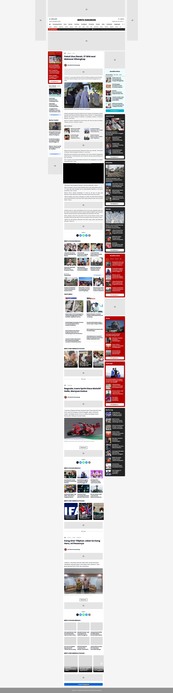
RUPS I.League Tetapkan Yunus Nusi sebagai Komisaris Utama (54, 77)
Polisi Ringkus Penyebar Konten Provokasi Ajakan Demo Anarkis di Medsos (74, 324)
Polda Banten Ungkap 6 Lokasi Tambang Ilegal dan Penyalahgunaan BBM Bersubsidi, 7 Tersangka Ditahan (118, 414)
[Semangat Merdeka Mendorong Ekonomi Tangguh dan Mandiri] (115, 124)
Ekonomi (96, 27)
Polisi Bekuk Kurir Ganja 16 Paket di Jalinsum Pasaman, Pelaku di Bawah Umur (95, 338)
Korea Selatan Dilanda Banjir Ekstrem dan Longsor (116, 352)
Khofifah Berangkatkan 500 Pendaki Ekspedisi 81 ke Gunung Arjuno (118, 244)
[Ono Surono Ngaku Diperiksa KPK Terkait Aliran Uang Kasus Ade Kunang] (70, 641)
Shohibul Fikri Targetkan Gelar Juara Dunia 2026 (96, 481)
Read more (83, 447)
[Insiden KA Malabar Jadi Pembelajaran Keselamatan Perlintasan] (71, 281)
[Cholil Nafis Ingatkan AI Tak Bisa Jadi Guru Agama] (71, 359)
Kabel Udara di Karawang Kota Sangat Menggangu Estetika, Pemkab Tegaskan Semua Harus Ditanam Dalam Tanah (74, 315)
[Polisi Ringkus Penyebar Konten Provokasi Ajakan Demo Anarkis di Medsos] (108, 86)
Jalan (103, 24)
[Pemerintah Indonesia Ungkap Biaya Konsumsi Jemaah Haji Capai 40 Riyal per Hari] (83, 247)
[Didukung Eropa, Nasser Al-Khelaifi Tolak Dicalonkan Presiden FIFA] (71, 511)
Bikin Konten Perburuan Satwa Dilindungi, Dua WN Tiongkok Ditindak (117, 420)
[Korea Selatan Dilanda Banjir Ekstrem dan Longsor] (108, 353)
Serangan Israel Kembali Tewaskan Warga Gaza (113, 335)
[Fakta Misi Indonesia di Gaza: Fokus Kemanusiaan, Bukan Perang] (71, 663)
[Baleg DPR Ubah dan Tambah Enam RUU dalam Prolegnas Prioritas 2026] (55, 126)
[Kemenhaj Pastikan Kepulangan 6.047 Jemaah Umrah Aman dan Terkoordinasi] (86, 130)
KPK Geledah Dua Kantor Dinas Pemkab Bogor (95, 330)
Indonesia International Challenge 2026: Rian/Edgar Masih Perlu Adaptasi (54, 105)
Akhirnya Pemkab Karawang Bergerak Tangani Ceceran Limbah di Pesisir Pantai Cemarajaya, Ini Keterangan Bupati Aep (118, 105)
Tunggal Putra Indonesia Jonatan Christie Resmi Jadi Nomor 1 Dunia (54, 110)
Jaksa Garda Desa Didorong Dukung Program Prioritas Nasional (92, 29)
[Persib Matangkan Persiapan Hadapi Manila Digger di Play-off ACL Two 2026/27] (83, 474)
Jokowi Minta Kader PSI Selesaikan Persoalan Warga (96, 648)
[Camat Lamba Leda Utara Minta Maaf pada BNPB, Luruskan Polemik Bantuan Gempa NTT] (108, 99)
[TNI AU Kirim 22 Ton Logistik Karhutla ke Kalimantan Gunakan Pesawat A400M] (108, 198)
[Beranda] (65, 53)
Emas (116, 27)
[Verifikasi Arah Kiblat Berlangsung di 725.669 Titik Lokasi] (85, 359)
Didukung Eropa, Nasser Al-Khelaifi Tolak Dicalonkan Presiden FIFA (70, 517)
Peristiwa (76, 24)
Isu (120, 27)
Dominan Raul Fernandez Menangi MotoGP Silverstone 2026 (83, 496)
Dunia (66, 27)
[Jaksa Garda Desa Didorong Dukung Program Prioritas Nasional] (108, 232)
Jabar (50, 27)
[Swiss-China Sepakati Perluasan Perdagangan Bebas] (108, 346)
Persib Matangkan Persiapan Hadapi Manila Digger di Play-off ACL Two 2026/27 (54, 140)
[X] (77, 235)
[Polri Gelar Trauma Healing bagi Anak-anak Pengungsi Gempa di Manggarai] (85, 281)
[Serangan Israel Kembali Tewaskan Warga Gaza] (115, 326)
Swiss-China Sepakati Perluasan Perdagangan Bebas (118, 346)
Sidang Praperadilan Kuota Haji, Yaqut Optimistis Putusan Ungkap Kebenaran (75, 130)
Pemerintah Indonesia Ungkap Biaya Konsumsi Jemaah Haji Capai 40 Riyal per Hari (83, 254)
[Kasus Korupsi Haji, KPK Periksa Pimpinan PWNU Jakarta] (70, 262)
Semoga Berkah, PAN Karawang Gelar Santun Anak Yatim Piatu (70, 634)
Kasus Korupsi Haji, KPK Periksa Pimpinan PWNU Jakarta (69, 269)
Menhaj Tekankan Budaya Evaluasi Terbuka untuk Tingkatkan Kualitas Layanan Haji (96, 137)
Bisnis (101, 27)
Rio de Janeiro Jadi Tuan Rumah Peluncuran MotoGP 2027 (96, 496)
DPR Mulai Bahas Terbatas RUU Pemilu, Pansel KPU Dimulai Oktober (82, 648)
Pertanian (91, 24)
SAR (83, 27)
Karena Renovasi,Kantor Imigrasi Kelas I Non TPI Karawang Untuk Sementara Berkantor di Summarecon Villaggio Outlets (73, 332)
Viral (87, 27)
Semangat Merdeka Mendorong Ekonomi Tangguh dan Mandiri (114, 133)
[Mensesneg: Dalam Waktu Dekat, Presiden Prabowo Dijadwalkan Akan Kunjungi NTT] (100, 281)
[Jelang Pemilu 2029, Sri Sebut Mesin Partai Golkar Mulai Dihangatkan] (97, 626)
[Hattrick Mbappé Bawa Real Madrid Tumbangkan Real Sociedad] (55, 59)
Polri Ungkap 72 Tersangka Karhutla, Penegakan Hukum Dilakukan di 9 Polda (118, 472)
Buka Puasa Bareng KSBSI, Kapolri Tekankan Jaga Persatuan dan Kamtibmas (100, 364)
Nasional (61, 27)
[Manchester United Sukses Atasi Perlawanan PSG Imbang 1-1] (85, 511)
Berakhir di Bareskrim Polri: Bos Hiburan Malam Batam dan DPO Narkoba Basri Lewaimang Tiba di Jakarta (117, 446)
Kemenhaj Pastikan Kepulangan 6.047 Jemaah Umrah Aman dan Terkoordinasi (96, 130)
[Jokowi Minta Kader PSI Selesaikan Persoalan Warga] (97, 641)
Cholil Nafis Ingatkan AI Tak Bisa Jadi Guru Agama (69, 364)
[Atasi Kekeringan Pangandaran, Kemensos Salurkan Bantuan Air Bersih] (108, 152)
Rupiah (111, 27)
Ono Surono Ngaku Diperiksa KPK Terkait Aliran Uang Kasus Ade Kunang (70, 648)
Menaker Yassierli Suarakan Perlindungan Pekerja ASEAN (117, 339)
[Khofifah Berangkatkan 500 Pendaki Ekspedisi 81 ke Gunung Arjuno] (108, 245)
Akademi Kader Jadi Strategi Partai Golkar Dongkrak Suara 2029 (83, 634)
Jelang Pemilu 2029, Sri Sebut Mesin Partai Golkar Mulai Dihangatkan (96, 634)
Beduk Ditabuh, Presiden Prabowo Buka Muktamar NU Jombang (95, 315)
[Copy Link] (89, 235)
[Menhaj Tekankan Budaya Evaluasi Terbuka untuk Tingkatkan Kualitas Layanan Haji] (86, 137)
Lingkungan (117, 24)
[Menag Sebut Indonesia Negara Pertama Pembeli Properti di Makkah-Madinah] (83, 262)
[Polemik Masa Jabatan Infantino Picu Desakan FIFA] (108, 386)
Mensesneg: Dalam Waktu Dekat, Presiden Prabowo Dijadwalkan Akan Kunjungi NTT (99, 289)
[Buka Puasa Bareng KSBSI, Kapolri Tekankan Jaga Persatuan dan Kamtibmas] (100, 359)
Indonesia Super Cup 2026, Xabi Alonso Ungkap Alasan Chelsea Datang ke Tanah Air (70, 496)
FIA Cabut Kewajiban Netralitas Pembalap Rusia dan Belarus (117, 399)
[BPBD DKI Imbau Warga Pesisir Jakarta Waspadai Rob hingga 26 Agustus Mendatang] (108, 238)
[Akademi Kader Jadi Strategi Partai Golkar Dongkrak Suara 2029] (83, 626)
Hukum (71, 27)
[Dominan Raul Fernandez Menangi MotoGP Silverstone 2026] (83, 489)
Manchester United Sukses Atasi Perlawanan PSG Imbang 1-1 (85, 517)
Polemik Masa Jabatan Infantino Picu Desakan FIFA (117, 386)
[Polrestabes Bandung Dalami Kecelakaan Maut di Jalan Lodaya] (108, 466)
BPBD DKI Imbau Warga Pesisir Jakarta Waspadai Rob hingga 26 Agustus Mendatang (117, 238)
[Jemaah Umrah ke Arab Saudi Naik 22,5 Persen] (70, 247)
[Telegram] (86, 235)
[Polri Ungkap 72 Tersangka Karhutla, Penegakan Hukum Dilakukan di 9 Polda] (108, 472)
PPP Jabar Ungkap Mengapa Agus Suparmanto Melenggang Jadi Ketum (85, 669)
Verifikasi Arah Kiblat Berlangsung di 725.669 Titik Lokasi (85, 364)
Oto (91, 27)
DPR (76, 27)
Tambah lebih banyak (83, 684)
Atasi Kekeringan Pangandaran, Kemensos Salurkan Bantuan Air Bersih (118, 151)
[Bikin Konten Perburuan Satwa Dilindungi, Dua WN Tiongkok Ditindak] (108, 421)
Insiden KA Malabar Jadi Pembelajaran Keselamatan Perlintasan (69, 289)
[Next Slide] (102, 322)
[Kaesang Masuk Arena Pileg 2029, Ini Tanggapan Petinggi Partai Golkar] (100, 663)
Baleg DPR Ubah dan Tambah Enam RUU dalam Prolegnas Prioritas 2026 (55, 133)
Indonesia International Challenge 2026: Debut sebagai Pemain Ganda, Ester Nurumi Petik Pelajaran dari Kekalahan (55, 100)
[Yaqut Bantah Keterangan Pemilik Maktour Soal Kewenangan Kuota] (97, 247)
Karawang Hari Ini (57, 24)
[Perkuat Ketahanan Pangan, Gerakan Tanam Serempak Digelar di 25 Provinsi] (108, 427)
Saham (106, 27)
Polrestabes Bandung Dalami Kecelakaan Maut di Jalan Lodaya (118, 465)
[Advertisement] (86, 9)
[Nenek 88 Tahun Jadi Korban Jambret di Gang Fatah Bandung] (108, 139)
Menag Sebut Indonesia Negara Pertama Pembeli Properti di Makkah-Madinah (83, 269)
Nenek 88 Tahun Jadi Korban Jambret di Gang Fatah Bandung (117, 139)
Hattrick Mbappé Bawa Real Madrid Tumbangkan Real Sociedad (54, 66)
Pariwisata (109, 24)
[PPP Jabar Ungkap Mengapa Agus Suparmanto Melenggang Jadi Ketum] (85, 663)
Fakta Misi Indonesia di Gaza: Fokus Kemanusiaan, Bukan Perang (70, 669)
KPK (80, 27)
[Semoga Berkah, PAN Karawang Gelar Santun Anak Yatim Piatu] (70, 626)
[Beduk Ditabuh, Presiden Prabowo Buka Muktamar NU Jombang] (96, 306)
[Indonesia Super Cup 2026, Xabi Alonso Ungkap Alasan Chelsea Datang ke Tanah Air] (70, 489)
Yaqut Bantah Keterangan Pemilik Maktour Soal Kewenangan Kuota (96, 254)
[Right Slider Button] (123, 24)
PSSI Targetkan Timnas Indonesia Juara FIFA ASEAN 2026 (54, 72)
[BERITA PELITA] (86, 20)
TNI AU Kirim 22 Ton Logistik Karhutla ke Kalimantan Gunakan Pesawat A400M (118, 198)
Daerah (70, 24)
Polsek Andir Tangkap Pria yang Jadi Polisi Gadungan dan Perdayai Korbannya (117, 145)
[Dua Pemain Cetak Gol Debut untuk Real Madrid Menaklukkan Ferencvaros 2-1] (70, 474)
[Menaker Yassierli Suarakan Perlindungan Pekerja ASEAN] (108, 340)
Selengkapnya (54, 81)
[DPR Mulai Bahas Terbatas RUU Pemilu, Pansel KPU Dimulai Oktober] (83, 641)
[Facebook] (80, 235)
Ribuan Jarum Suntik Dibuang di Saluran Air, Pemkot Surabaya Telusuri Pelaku (55, 148)
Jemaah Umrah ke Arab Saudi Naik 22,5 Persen (70, 254)
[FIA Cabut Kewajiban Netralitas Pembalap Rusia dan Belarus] (108, 399)
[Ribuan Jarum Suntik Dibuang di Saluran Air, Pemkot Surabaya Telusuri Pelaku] (115, 217)
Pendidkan (84, 24)
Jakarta (55, 27)
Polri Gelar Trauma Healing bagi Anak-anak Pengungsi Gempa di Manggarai (85, 289)
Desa (65, 24)
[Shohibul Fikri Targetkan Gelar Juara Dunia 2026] (97, 474)
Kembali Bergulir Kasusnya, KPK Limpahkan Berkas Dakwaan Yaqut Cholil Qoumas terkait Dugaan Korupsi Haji (76, 137)
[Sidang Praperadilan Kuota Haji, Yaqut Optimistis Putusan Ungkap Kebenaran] (67, 130)
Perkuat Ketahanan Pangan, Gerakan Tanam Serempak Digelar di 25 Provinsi (118, 427)
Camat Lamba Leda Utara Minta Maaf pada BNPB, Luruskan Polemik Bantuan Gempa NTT (73, 340)
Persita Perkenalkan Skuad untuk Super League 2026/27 (95, 323)
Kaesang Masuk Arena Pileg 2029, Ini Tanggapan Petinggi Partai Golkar (99, 669)
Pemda (98, 24)
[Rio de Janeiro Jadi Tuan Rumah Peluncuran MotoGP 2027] (97, 489)
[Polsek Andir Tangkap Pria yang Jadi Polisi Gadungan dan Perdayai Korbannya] (108, 145)
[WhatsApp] (83, 235)
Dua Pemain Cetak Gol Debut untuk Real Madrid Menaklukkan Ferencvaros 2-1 (70, 481)
